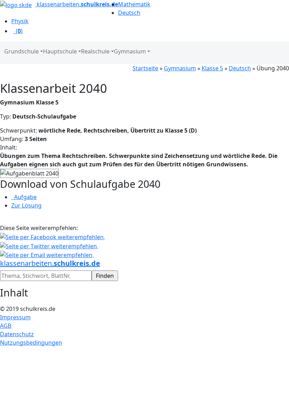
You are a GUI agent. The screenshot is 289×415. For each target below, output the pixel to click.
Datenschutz (17, 334)
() (18, 31)
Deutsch (240, 68)
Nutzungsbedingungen (31, 342)
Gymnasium (180, 68)
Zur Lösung (26, 205)
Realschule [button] (95, 51)
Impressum (15, 317)
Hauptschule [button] (60, 51)
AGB (5, 326)
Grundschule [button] (21, 51)
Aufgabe (24, 197)
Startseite (145, 68)
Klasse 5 (212, 68)
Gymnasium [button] (130, 51)
